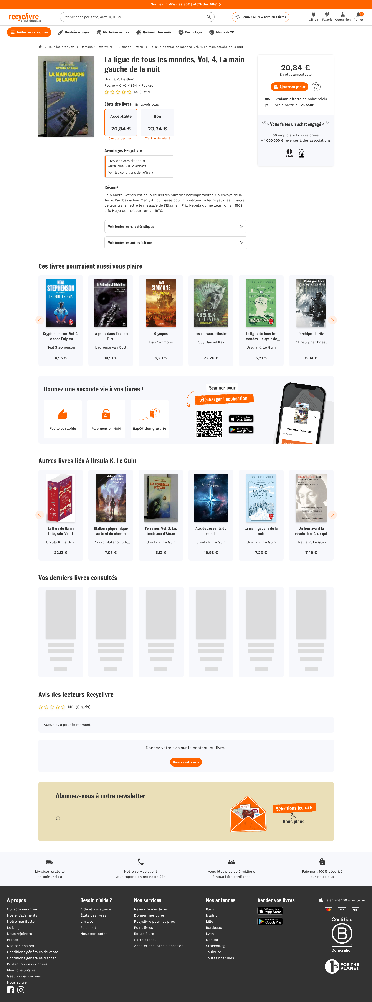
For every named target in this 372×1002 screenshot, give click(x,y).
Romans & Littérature (97, 46)
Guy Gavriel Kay (211, 342)
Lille (209, 921)
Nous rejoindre (19, 934)
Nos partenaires (20, 946)
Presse (12, 940)
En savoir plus (147, 104)
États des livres (93, 915)
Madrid (212, 915)
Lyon (210, 934)
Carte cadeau (145, 940)
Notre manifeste (21, 921)
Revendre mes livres (151, 909)
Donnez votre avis (186, 762)
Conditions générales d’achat (31, 958)
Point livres (143, 927)
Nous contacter (93, 934)
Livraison (88, 921)
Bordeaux (214, 927)
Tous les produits (61, 46)
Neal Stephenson (60, 347)
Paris (210, 909)
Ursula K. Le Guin (119, 79)
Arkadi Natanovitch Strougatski (110, 543)
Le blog (13, 927)
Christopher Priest (311, 342)
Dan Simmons (161, 342)
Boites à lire (144, 934)
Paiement (88, 927)
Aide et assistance (95, 909)
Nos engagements (22, 915)
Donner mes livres (149, 915)
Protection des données (27, 964)
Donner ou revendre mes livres (263, 17)
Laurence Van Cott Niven (110, 348)
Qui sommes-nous (22, 909)
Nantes (212, 940)
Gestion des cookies (24, 976)
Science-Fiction (131, 46)
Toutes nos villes (220, 958)
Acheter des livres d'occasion (159, 946)
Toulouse (213, 952)
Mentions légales (21, 970)
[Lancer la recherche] (209, 16)
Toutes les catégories (32, 32)
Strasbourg (215, 946)
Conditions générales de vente (32, 952)
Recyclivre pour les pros (154, 921)
